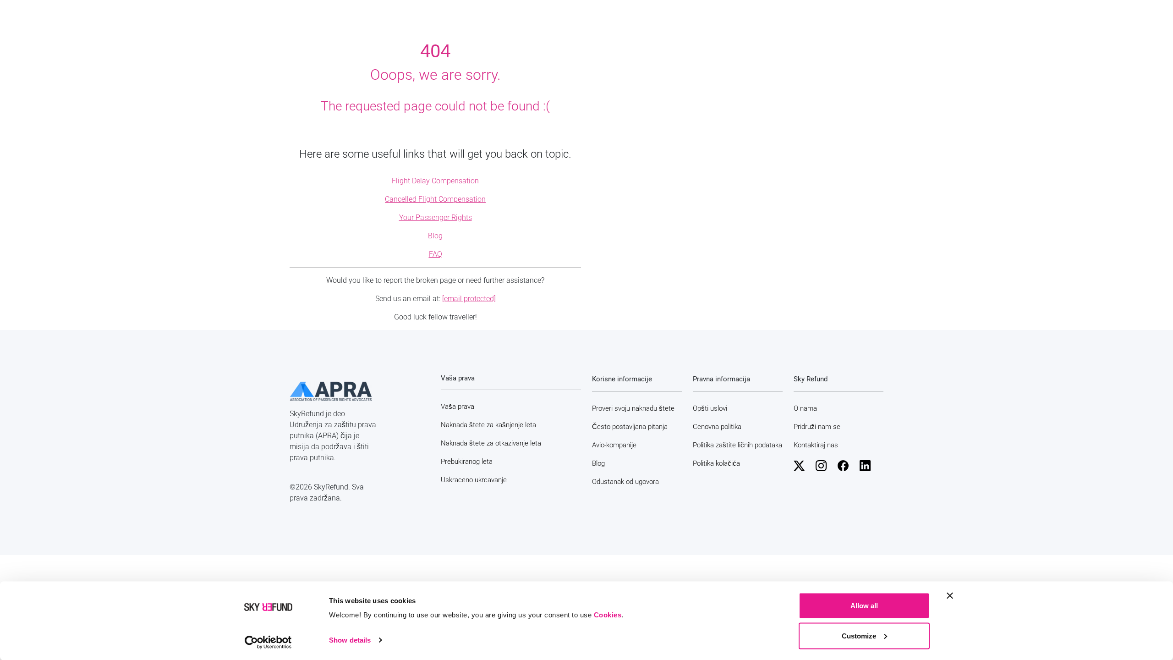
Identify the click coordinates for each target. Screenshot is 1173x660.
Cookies (608, 615)
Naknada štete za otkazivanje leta (491, 443)
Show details (350, 640)
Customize (859, 635)
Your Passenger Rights (435, 217)
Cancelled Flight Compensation (435, 199)
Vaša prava (457, 406)
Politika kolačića (716, 463)
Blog (435, 235)
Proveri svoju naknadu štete (633, 408)
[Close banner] (950, 596)
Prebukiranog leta (467, 461)
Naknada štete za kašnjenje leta (488, 425)
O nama (805, 408)
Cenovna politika (717, 427)
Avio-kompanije (614, 445)
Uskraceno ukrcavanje (474, 480)
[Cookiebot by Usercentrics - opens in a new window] (268, 642)
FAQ (435, 254)
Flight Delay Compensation (435, 180)
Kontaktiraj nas (816, 445)
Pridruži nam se (817, 427)
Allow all (864, 606)
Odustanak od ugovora (625, 482)
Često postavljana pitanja (630, 427)
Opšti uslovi (710, 408)
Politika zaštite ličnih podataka (737, 445)
